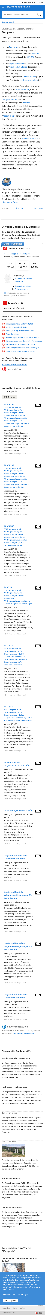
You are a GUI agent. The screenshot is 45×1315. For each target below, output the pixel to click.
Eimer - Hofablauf (12, 334)
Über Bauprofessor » (10, 202)
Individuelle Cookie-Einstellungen (15, 1294)
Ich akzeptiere (10, 1300)
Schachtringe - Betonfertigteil (17, 253)
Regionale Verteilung (23, 286)
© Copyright (38, 208)
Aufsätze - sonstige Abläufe (16, 327)
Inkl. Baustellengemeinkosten (18, 293)
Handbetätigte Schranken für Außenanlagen (22, 337)
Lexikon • (5, 22)
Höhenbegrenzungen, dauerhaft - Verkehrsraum (24, 341)
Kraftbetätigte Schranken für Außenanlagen (22, 348)
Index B (11, 22)
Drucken (20, 208)
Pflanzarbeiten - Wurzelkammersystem (20, 351)
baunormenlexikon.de (24, 1033)
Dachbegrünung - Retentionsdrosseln (20, 331)
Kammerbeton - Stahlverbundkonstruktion (22, 344)
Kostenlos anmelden (29, 2)
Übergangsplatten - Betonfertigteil (19, 324)
